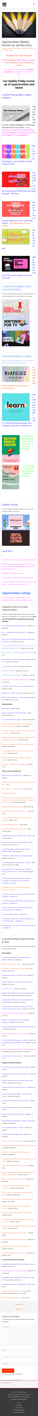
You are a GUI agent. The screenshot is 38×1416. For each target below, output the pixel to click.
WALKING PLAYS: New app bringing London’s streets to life (18, 560)
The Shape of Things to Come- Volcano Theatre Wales (17, 968)
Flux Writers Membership (9, 793)
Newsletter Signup (19, 1410)
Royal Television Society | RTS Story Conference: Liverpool (18, 1264)
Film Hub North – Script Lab (11, 666)
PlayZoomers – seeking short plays (12, 693)
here (8, 63)
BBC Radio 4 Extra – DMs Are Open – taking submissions (18, 686)
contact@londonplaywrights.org (21, 1394)
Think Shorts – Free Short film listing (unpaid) (14, 1165)
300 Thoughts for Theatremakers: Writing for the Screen (17, 577)
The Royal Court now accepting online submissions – (17, 1212)
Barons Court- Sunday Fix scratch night (13, 1114)
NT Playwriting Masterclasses (10, 824)
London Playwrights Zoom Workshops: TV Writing (16, 862)
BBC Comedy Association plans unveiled (13, 1179)
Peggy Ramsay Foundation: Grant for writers (14, 1233)
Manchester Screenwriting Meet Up (12, 1291)
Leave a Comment (7, 48)
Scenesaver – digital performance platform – (14, 764)
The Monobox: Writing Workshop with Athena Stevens (17, 855)
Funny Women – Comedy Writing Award (13, 652)
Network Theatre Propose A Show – (12, 964)
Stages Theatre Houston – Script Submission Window (17, 982)
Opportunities (17, 48)
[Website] (19, 1364)
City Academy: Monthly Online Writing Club (14, 829)
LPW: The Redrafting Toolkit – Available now (14, 914)
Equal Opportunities (19, 1412)
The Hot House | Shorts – (9, 671)
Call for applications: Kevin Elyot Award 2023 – (15, 1074)
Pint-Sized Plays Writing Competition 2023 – (14, 975)
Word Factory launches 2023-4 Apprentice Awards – (16, 957)
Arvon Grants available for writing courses (14, 1253)
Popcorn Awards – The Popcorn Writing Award (15, 679)
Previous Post (19, 1304)
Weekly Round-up (27, 48)
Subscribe (19, 1405)
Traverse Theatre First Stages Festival (12, 1134)
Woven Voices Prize (7, 988)
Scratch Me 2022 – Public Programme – (13, 789)
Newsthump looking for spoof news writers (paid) (16, 1246)
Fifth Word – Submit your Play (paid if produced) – (16, 1152)
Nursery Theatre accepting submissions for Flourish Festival (18, 1026)
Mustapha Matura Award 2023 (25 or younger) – (15, 1033)
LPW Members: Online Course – (11, 925)
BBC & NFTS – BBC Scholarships (11, 1297)
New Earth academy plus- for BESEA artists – (14, 835)
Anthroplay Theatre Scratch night (11, 1107)
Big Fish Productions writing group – (12, 806)
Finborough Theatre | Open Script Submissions (15, 1100)
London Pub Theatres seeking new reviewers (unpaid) (17, 1199)
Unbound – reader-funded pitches (11, 1141)
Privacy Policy (19, 1407)
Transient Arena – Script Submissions (12, 1056)
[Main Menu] (34, 4)
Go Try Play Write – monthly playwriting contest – (16, 1067)
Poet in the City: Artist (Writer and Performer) (14, 1013)
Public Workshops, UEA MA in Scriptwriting (14, 1270)
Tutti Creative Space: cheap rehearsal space (14, 1239)
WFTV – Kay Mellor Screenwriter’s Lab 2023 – (15, 632)
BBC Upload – (6, 708)
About (19, 1403)
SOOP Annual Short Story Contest (11, 719)
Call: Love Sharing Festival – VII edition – (13, 1127)
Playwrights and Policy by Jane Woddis (13, 573)
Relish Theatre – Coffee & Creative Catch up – (14, 811)
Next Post (19, 1309)
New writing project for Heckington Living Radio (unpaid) (18, 744)
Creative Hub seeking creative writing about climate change (18, 1145)
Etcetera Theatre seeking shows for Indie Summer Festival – (18, 993)
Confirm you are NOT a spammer (12, 1374)
